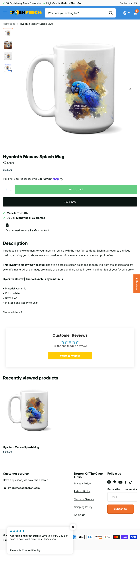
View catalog (5, 13)
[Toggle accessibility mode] (135, 3)
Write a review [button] (70, 356)
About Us (79, 514)
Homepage (9, 23)
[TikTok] (130, 482)
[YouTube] (120, 482)
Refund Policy (82, 491)
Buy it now (70, 201)
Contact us (126, 3)
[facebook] (126, 482)
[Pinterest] (114, 482)
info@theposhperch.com (24, 487)
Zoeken (111, 12)
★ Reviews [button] (136, 283)
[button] (130, 88)
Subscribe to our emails (122, 489)
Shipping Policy (83, 507)
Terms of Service (84, 499)
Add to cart (76, 189)
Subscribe (120, 508)
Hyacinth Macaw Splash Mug (21, 447)
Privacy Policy (82, 483)
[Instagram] (109, 482)
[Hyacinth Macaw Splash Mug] (30, 410)
